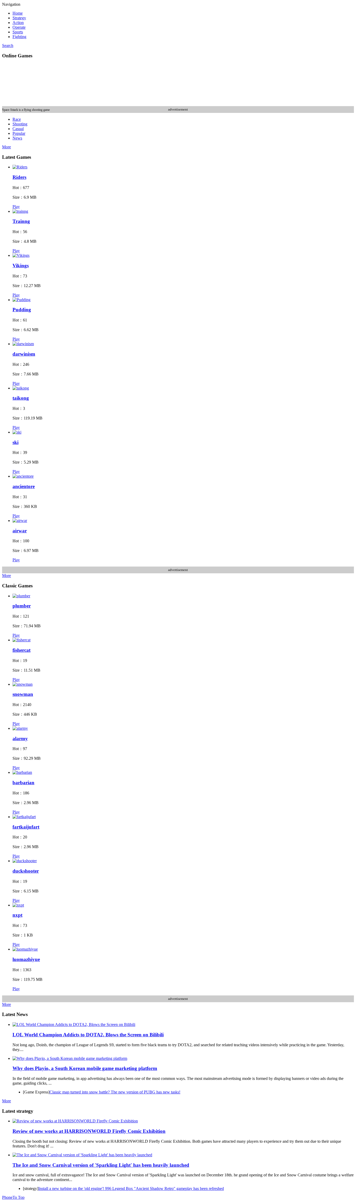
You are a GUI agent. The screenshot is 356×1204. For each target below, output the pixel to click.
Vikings (21, 265)
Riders (19, 177)
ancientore (24, 486)
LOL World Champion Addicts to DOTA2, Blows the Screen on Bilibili (88, 1034)
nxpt (17, 915)
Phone (7, 1197)
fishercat (21, 650)
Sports (18, 32)
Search (7, 45)
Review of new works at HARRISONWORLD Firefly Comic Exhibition (89, 1131)
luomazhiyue (26, 959)
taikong (21, 398)
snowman (23, 694)
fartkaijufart (26, 827)
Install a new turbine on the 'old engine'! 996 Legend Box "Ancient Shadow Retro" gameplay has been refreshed (131, 1188)
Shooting (20, 124)
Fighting (19, 36)
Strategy (19, 18)
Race (17, 119)
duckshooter (26, 871)
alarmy (20, 738)
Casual (18, 128)
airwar (20, 530)
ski (16, 442)
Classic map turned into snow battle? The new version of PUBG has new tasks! (115, 1092)
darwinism (24, 354)
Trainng (21, 221)
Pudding (22, 309)
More (6, 147)
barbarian (23, 782)
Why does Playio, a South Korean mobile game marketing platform (85, 1068)
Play (16, 206)
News (17, 138)
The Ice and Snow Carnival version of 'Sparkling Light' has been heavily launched (101, 1165)
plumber (22, 606)
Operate (19, 27)
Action (18, 22)
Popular (19, 133)
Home (18, 13)
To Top (18, 1197)
